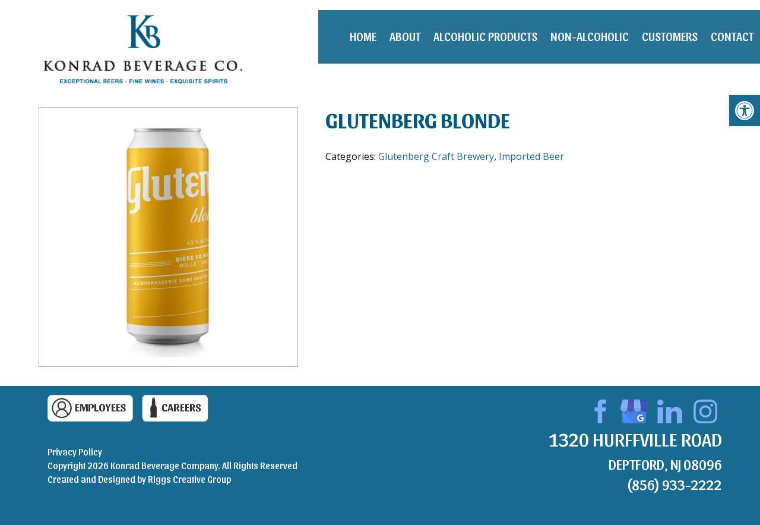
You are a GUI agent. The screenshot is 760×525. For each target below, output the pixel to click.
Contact (732, 36)
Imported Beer (531, 156)
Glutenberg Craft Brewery (436, 156)
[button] (744, 110)
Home (363, 36)
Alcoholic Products (485, 36)
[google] (634, 409)
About (405, 36)
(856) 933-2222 (674, 484)
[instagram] (705, 409)
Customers (670, 36)
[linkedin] (669, 409)
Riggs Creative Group (189, 479)
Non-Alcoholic (589, 36)
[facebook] (598, 409)
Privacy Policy (75, 451)
